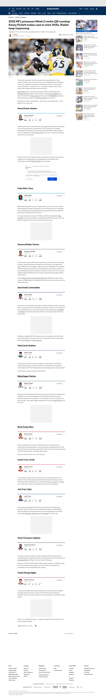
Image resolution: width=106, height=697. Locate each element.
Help (55, 668)
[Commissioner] (57, 686)
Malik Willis (53, 96)
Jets (34, 266)
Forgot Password (88, 674)
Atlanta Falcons (35, 96)
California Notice (43, 677)
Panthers (32, 345)
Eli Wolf (22, 312)
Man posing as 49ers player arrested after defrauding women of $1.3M (89, 116)
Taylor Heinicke (37, 340)
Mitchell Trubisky (36, 161)
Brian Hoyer (57, 400)
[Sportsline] (38, 687)
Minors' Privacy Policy (44, 672)
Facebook (71, 674)
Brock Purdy (23, 427)
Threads (71, 678)
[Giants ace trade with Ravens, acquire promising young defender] (79, 99)
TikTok (70, 670)
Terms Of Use (42, 668)
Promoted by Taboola (68, 633)
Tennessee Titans (41, 98)
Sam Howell (23, 287)
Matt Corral (22, 345)
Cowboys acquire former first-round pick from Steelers (90, 89)
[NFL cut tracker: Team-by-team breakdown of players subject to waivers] (79, 73)
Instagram (71, 672)
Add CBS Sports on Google (67, 34)
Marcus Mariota (26, 278)
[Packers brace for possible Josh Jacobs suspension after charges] (79, 108)
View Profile (59, 116)
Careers (26, 670)
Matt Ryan (28, 513)
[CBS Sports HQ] (50, 684)
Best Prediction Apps (14, 676)
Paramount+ (27, 674)
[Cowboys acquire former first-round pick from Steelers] (79, 90)
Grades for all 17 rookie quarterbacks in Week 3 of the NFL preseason (90, 46)
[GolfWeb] (80, 687)
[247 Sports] (27, 687)
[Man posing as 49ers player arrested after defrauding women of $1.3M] (79, 116)
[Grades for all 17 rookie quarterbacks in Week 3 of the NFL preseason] (79, 47)
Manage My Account (89, 668)
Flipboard (71, 680)
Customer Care (58, 670)
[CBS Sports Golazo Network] (64, 684)
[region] (86, 26)
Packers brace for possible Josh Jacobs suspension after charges (90, 107)
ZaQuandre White (23, 560)
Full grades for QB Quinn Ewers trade (90, 80)
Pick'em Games (13, 668)
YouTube (71, 668)
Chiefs (62, 482)
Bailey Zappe (23, 376)
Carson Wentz (26, 340)
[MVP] (65, 686)
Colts (29, 489)
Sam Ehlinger (44, 513)
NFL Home (11, 17)
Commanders (34, 287)
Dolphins (36, 538)
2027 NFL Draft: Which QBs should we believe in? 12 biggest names (90, 63)
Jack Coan (22, 489)
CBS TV (26, 676)
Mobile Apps (12, 680)
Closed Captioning (44, 675)
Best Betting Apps (13, 674)
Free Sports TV (12, 672)
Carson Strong (24, 572)
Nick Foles (35, 513)
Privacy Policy (42, 670)
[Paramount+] (47, 687)
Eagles (33, 572)
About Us (26, 668)
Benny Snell (39, 133)
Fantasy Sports (12, 670)
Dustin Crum (23, 459)
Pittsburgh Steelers (23, 94)
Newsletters (87, 670)
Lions (19, 266)
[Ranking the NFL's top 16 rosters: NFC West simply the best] (79, 56)
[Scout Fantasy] (72, 687)
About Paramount (28, 672)
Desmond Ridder (53, 94)
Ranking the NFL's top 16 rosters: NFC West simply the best (90, 55)
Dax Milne (61, 310)
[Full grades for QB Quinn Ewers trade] (79, 82)
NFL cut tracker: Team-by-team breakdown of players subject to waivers (90, 72)
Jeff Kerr (16, 34)
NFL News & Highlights (20, 17)
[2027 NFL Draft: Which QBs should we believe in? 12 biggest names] (79, 65)
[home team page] (22, 119)
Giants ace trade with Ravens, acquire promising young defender (90, 98)
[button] (79, 13)
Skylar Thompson (25, 538)
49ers (31, 427)
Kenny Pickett (22, 92)
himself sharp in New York (39, 278)
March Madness (13, 678)
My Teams (86, 672)
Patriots (32, 376)
